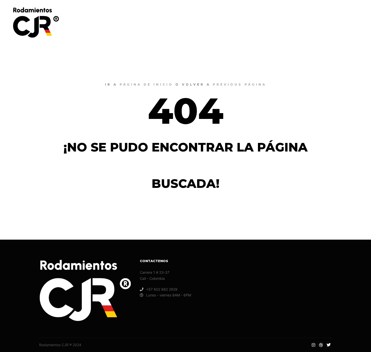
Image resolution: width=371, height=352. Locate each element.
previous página (239, 84)
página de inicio (146, 84)
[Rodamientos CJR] (35, 22)
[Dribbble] (350, 22)
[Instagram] (342, 22)
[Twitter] (357, 22)
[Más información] (326, 22)
